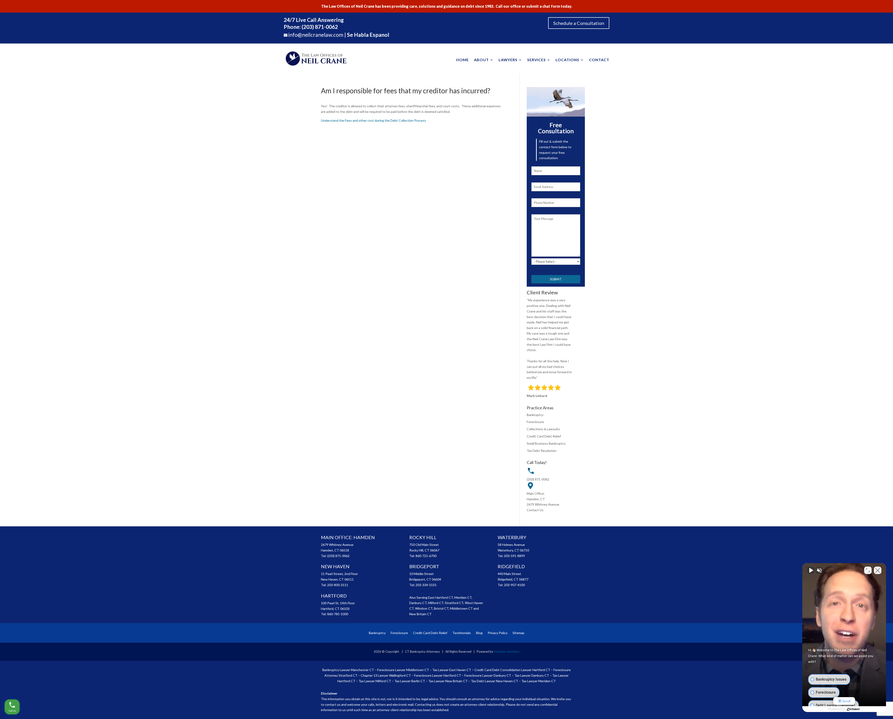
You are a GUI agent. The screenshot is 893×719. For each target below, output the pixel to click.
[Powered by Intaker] (853, 709)
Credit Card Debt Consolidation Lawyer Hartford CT (512, 670)
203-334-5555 (426, 585)
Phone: (311, 27)
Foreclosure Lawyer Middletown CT (403, 670)
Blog (479, 633)
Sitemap (518, 633)
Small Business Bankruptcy (546, 443)
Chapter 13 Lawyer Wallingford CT (386, 675)
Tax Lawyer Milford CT (375, 681)
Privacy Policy (497, 633)
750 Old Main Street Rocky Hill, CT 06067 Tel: (424, 550)
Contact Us (535, 510)
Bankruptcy (535, 415)
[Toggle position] (868, 570)
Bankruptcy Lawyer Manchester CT (348, 670)
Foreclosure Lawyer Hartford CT (437, 675)
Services (536, 59)
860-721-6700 (426, 556)
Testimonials (461, 633)
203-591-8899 (514, 556)
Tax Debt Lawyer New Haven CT (494, 681)
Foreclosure (535, 422)
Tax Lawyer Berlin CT (409, 681)
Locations (567, 59)
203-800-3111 (337, 585)
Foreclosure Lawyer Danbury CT (487, 675)
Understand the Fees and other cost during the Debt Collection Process (373, 120)
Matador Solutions (506, 651)
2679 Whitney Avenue (543, 504)
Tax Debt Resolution (541, 451)
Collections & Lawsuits (543, 429)
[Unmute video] (810, 570)
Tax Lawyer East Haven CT (451, 670)
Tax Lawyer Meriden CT (538, 681)
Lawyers (508, 59)
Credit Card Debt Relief (544, 436)
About (481, 59)
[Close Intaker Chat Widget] (877, 570)
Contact (599, 59)
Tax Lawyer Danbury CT (531, 675)
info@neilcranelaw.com (315, 34)
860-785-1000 (337, 614)
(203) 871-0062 (538, 479)
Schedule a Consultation (578, 23)
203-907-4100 (514, 585)
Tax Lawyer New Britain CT (448, 681)
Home (462, 59)
